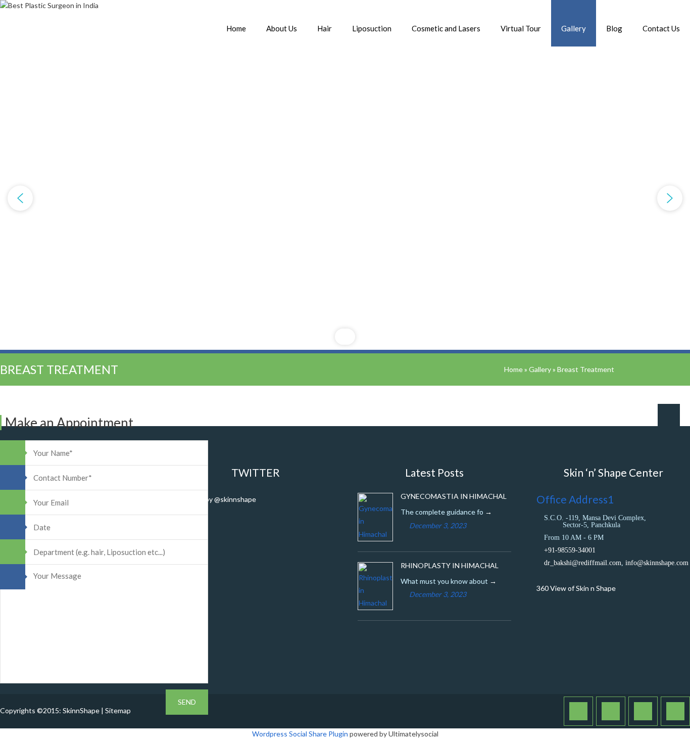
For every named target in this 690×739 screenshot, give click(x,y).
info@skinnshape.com (656, 563)
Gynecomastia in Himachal (454, 496)
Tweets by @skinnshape (217, 499)
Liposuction (371, 28)
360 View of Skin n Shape (576, 588)
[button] (20, 198)
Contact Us (661, 28)
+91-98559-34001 (570, 550)
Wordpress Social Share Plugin (301, 733)
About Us (281, 28)
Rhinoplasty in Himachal (450, 565)
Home (236, 28)
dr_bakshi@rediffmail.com (582, 563)
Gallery (573, 28)
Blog (614, 28)
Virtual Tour (521, 28)
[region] (345, 198)
